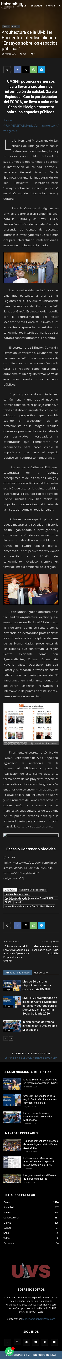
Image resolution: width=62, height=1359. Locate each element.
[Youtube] (54, 1342)
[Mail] (26, 1342)
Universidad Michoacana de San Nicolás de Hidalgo (29, 906)
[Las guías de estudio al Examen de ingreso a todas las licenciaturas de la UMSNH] (12, 1178)
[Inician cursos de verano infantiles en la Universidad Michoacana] (12, 1026)
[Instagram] (17, 1342)
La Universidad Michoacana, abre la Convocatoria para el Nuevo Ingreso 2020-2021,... (38, 1161)
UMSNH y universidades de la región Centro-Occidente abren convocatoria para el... (40, 1099)
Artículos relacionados (18, 972)
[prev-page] (5, 1038)
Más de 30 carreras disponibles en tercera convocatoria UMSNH (36, 985)
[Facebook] (17, 69)
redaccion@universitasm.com (38, 1318)
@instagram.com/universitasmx (31, 1058)
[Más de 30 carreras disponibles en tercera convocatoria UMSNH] (12, 985)
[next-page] (11, 1038)
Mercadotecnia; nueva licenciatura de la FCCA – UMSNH (45, 950)
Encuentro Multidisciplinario (32, 889)
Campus (6, 26)
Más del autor (41, 972)
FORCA (8, 902)
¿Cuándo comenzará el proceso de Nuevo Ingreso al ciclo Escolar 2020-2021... (40, 1144)
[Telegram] (41, 69)
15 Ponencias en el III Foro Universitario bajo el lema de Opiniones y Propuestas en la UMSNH (16, 953)
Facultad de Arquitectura (16, 894)
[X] (25, 69)
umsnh (18, 902)
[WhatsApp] (33, 69)
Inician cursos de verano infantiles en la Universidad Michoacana (39, 1025)
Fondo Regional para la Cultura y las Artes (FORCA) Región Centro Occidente (29, 898)
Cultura (15, 26)
